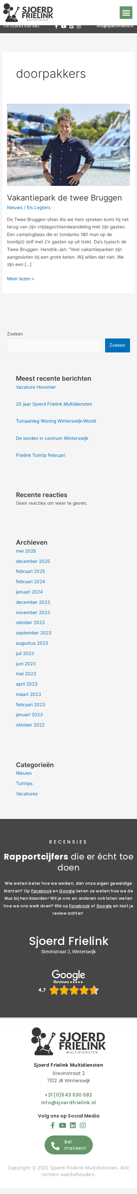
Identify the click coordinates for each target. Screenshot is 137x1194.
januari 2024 (29, 592)
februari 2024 (30, 581)
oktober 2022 (30, 725)
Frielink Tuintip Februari (40, 455)
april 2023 (27, 684)
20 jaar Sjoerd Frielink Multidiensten (54, 404)
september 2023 (34, 632)
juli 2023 (25, 653)
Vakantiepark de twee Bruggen (64, 197)
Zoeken (15, 333)
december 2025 (33, 561)
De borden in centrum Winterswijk (52, 438)
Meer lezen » (20, 278)
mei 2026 (26, 551)
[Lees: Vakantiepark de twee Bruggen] (68, 144)
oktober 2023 (30, 622)
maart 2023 (28, 694)
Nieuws (15, 207)
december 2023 (33, 602)
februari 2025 (30, 571)
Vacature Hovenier (36, 387)
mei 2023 (26, 673)
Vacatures (27, 793)
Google (67, 891)
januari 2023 (29, 714)
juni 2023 (26, 663)
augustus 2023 (32, 643)
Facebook (41, 891)
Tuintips (24, 783)
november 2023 (33, 612)
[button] (126, 12)
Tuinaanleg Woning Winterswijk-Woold (56, 421)
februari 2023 (30, 704)
